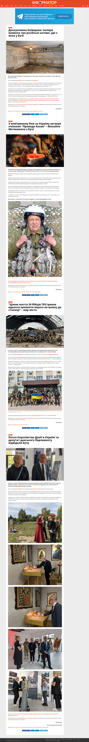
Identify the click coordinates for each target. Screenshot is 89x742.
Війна (11, 5)
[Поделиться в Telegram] (35, 294)
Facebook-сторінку (36, 489)
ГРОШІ (25, 5)
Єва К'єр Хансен (14, 727)
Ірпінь (12, 424)
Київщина (34, 5)
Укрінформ (34, 80)
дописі (38, 173)
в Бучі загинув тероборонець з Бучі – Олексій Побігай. (42, 415)
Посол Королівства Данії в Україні (40, 727)
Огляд (55, 5)
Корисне (45, 5)
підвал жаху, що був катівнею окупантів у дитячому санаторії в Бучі (40, 99)
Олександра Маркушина (52, 354)
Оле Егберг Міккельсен (26, 727)
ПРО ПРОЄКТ (61, 5)
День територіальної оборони (21, 424)
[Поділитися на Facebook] (26, 114)
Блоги (40, 5)
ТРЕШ (29, 5)
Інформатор (20, 80)
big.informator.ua (12, 740)
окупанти (40, 111)
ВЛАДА (20, 5)
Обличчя (51, 5)
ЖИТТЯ (16, 5)
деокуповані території (23, 111)
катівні (31, 111)
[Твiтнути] (43, 114)
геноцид (16, 111)
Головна (6, 5)
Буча (12, 111)
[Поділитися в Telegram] (35, 114)
